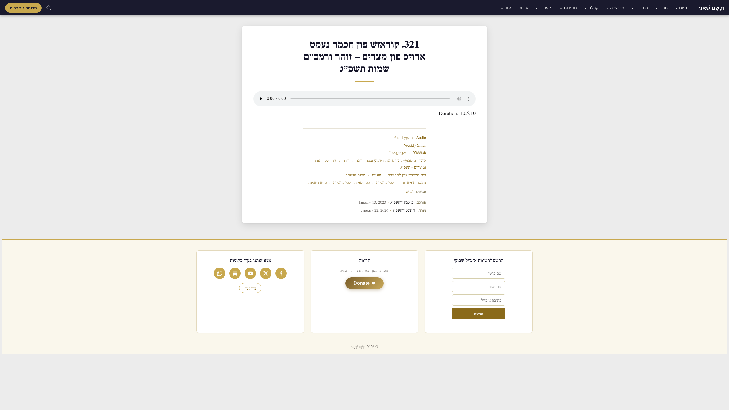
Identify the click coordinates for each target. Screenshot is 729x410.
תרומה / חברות (23, 8)
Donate (361, 283)
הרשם (478, 314)
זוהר (346, 160)
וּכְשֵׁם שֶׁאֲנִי (711, 7)
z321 (410, 191)
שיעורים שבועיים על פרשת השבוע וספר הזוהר (391, 160)
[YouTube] (250, 273)
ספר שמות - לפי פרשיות (351, 182)
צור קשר (250, 288)
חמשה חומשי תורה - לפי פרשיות (401, 182)
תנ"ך (663, 8)
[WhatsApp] (219, 273)
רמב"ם (642, 8)
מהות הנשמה (355, 175)
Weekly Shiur (415, 145)
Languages (398, 153)
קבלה (593, 8)
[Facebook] (281, 273)
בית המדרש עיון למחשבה (407, 175)
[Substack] (235, 273)
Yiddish (419, 153)
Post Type (401, 137)
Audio (421, 137)
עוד (508, 8)
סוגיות (376, 175)
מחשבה (617, 8)
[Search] (48, 7)
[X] (265, 273)
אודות (523, 8)
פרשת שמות (317, 182)
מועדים (546, 8)
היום (683, 8)
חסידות (570, 8)
